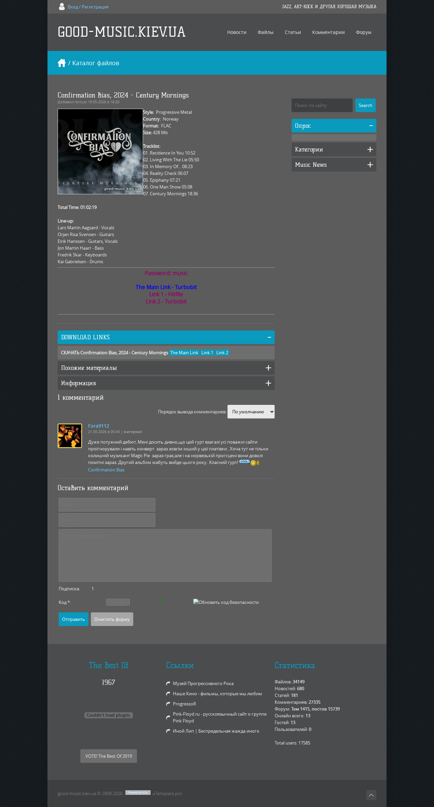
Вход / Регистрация (88, 7)
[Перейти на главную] (62, 63)
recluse (81, 101)
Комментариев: (291, 702)
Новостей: (285, 688)
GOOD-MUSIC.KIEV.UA (122, 32)
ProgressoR (184, 704)
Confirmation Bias (106, 470)
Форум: (282, 709)
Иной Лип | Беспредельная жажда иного (216, 731)
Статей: (282, 695)
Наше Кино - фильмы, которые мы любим (217, 694)
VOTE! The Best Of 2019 (108, 756)
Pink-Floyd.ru (186, 714)
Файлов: (283, 682)
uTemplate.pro (167, 793)
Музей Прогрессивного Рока (203, 683)
